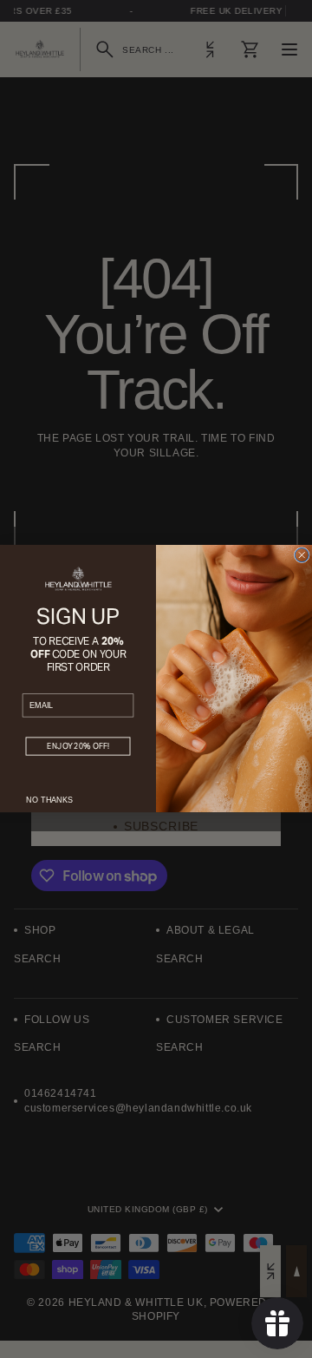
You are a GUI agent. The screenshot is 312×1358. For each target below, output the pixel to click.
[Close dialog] (302, 555)
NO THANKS (49, 800)
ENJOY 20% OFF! (78, 747)
